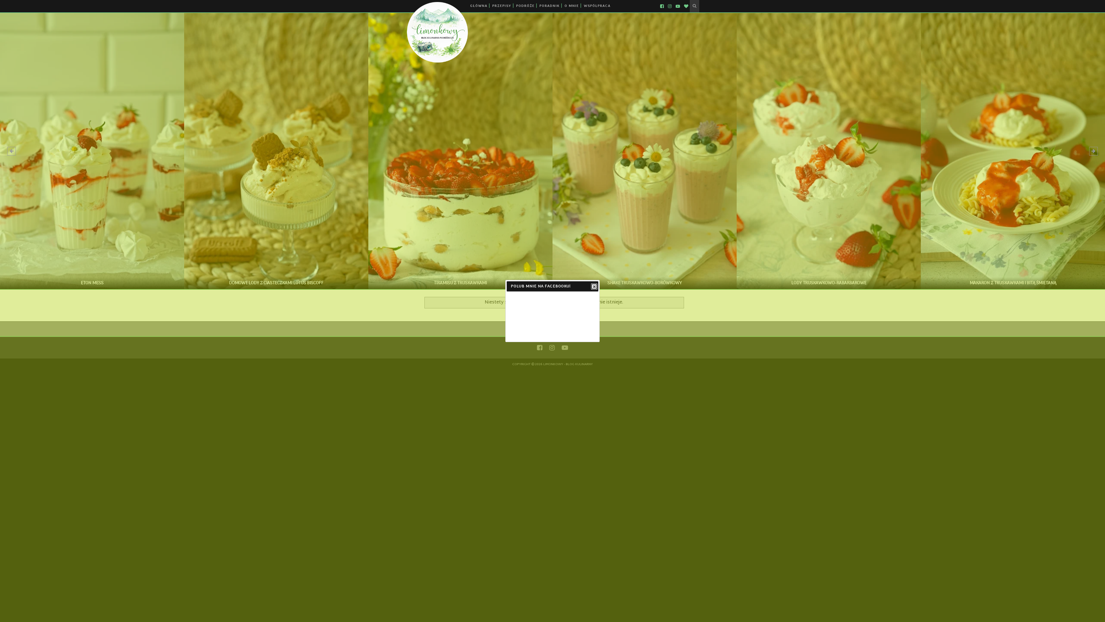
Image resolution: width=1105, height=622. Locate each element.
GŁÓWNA (478, 6)
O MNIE (572, 6)
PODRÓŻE (525, 6)
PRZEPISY (501, 6)
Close (594, 286)
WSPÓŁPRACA (597, 6)
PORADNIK (550, 6)
